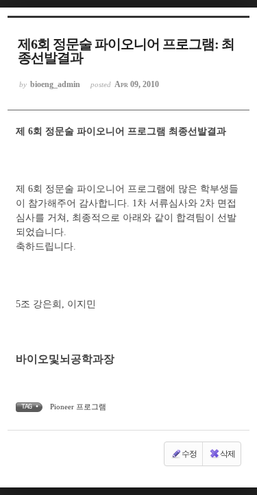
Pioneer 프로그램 (78, 406)
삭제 (227, 454)
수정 (189, 454)
